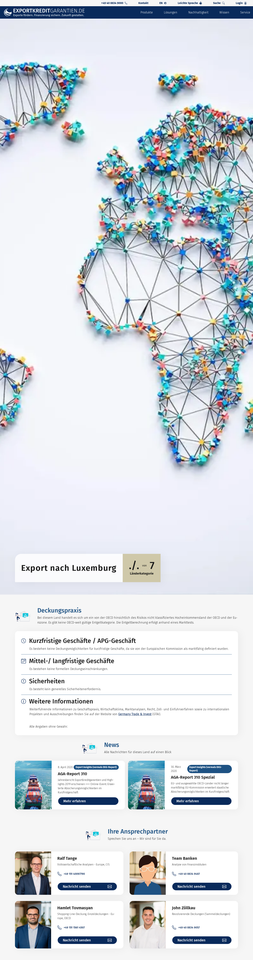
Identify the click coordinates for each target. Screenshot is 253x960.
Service (245, 12)
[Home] (47, 12)
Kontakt (143, 3)
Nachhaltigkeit (198, 12)
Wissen (224, 12)
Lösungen (170, 12)
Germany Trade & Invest (134, 714)
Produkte (146, 12)
